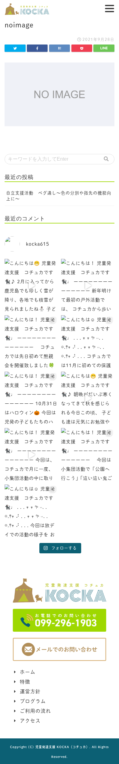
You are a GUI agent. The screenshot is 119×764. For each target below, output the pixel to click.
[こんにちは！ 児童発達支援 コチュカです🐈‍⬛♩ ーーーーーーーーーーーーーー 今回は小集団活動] (87, 454)
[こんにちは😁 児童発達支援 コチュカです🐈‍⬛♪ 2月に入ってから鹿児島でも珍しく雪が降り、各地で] (31, 285)
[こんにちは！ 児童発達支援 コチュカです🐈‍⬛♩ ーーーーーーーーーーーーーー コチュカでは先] (31, 342)
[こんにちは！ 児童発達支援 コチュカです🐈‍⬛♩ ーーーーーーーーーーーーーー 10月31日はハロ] (31, 398)
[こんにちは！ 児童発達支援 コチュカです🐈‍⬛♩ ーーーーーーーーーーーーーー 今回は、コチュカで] (31, 454)
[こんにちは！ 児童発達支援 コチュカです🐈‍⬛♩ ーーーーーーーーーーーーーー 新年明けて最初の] (87, 285)
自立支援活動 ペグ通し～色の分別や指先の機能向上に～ (58, 196)
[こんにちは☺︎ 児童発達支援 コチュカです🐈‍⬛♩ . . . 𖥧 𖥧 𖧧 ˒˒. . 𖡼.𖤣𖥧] (87, 342)
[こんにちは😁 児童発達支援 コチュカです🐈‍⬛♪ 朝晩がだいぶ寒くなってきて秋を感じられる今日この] (87, 398)
